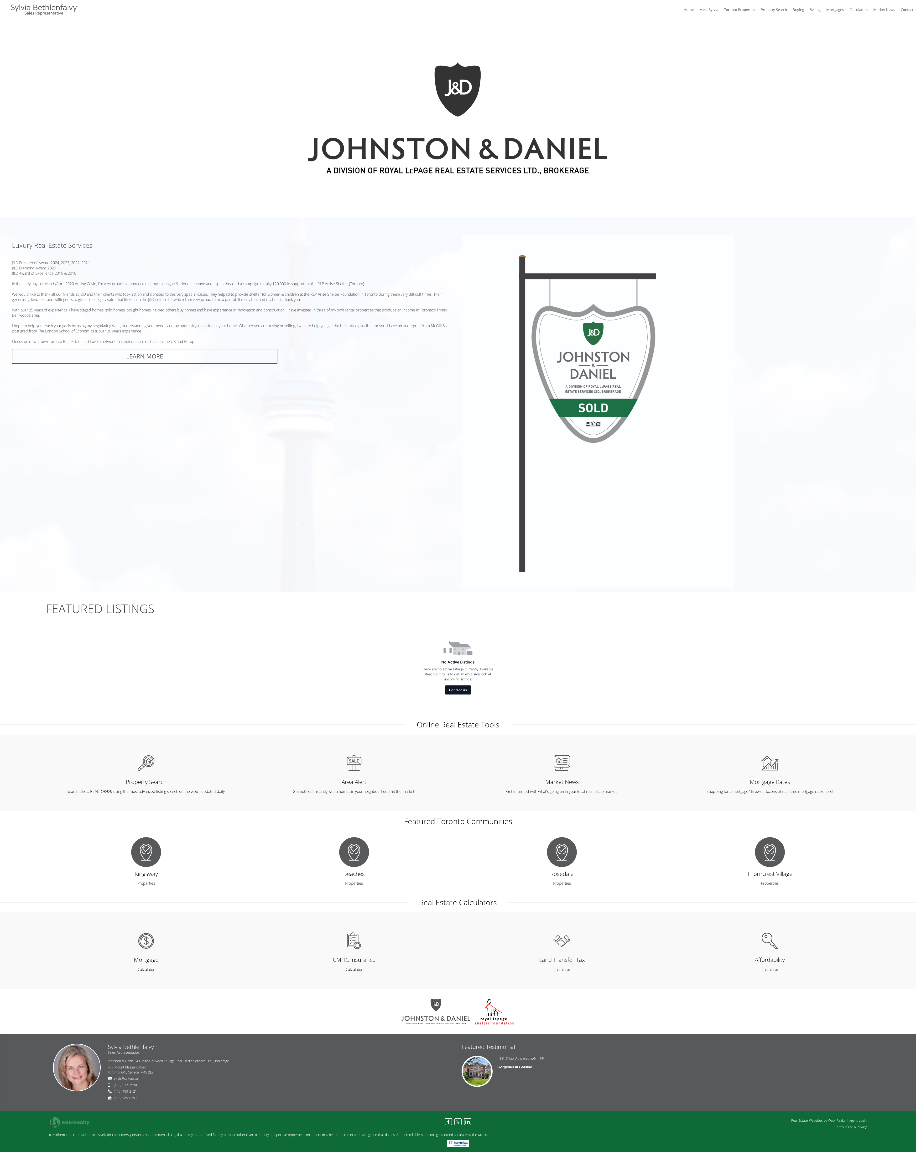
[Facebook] (448, 1121)
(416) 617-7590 (125, 1085)
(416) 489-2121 (125, 1091)
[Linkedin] (467, 1121)
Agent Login (858, 1120)
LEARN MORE (144, 356)
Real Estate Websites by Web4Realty (818, 1120)
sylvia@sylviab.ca (126, 1078)
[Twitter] (458, 1121)
